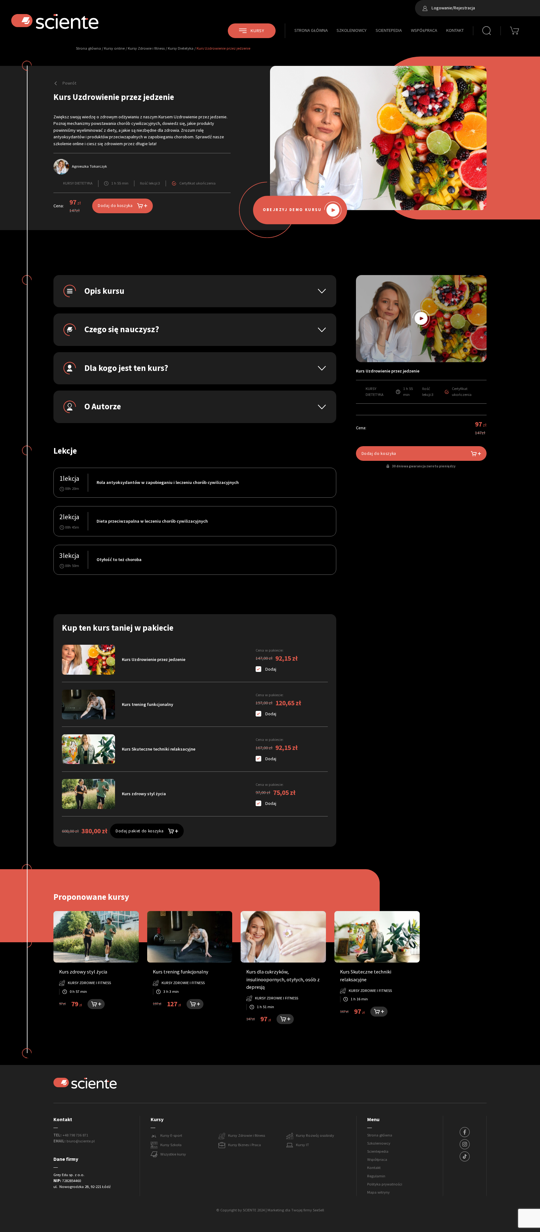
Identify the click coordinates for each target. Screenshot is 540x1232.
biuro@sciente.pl (81, 1141)
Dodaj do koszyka (115, 205)
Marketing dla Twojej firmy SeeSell (296, 1210)
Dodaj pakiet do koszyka (139, 831)
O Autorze (102, 406)
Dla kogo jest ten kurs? (126, 368)
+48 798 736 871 (75, 1135)
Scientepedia (389, 30)
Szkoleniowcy (352, 30)
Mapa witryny (378, 1192)
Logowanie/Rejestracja (453, 8)
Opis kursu (104, 291)
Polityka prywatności (384, 1184)
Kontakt (455, 30)
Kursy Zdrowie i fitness (146, 48)
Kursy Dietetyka (180, 48)
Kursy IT (302, 1144)
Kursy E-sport (171, 1135)
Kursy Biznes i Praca (244, 1144)
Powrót (69, 83)
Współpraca (424, 30)
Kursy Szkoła (171, 1144)
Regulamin (376, 1176)
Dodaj (270, 669)
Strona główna (311, 30)
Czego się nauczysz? (121, 329)
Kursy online (114, 48)
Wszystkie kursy (173, 1154)
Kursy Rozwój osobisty (315, 1135)
